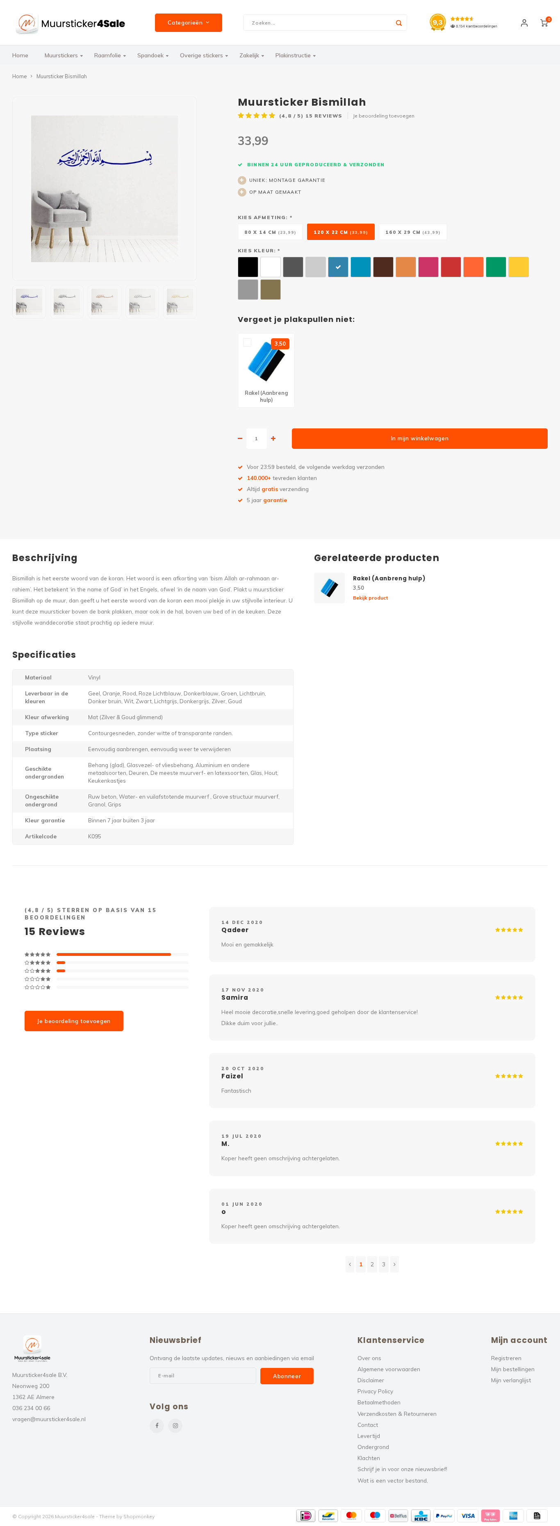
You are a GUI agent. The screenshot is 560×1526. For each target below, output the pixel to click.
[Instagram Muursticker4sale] (175, 1426)
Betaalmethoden (379, 1402)
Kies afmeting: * (265, 217)
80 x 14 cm (270, 232)
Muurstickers (61, 55)
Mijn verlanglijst (511, 1380)
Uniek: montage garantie (287, 180)
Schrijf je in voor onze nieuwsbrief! (402, 1468)
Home (20, 55)
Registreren (506, 1357)
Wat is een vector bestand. (392, 1480)
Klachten (368, 1457)
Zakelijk (249, 55)
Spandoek (150, 55)
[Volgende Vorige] (394, 1264)
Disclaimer (370, 1380)
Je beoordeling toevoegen (383, 116)
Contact (367, 1424)
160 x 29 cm (413, 232)
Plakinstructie (293, 55)
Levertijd (368, 1435)
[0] (544, 22)
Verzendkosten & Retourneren (397, 1413)
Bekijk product (370, 598)
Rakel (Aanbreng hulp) (389, 578)
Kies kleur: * (259, 250)
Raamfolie (107, 55)
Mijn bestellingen (513, 1368)
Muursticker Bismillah (61, 76)
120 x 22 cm (341, 232)
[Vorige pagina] (350, 1264)
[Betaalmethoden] (306, 1516)
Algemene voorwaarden (388, 1368)
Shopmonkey (139, 1516)
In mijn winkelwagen (420, 438)
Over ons (369, 1357)
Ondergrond (373, 1446)
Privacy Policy (375, 1391)
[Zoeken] (399, 22)
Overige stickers (201, 55)
